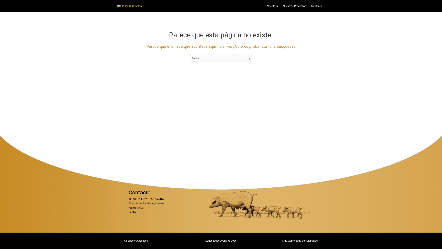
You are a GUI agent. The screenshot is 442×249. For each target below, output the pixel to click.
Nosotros (272, 6)
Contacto (316, 6)
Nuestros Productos (294, 6)
